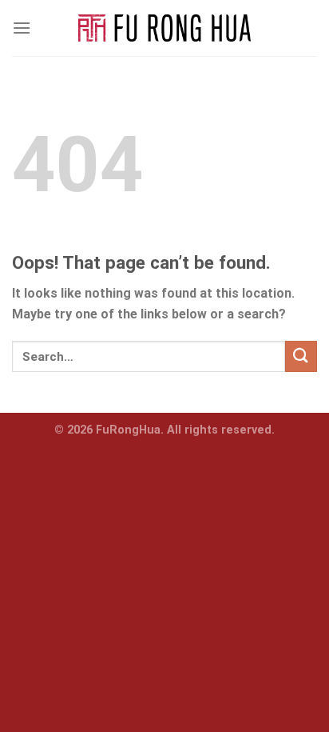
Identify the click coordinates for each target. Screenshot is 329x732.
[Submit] (301, 356)
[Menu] (21, 27)
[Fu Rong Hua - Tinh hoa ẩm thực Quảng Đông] (165, 28)
